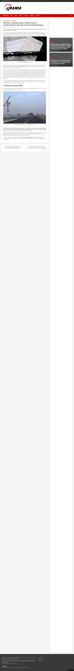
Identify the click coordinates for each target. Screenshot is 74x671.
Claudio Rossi (11, 27)
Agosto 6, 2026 (53, 50)
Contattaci (19, 663)
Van (16, 15)
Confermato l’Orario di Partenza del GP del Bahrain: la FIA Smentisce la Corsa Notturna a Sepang (60, 62)
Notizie (37, 15)
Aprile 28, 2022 (5, 27)
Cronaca (5, 20)
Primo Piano (5, 15)
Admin (57, 50)
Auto (11, 15)
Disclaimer (40, 660)
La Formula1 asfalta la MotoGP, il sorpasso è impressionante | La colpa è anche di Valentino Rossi (36, 148)
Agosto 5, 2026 (53, 65)
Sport (25, 15)
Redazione (40, 657)
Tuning (31, 15)
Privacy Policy (40, 659)
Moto (20, 15)
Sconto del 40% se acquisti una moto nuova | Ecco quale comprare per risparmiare (13, 147)
